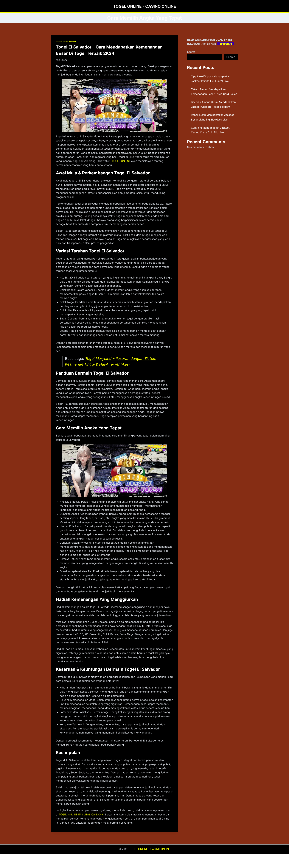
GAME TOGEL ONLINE (66, 41)
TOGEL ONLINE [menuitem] (121, 161)
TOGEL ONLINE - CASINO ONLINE (149, 849)
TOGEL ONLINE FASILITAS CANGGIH (81, 814)
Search (191, 51)
